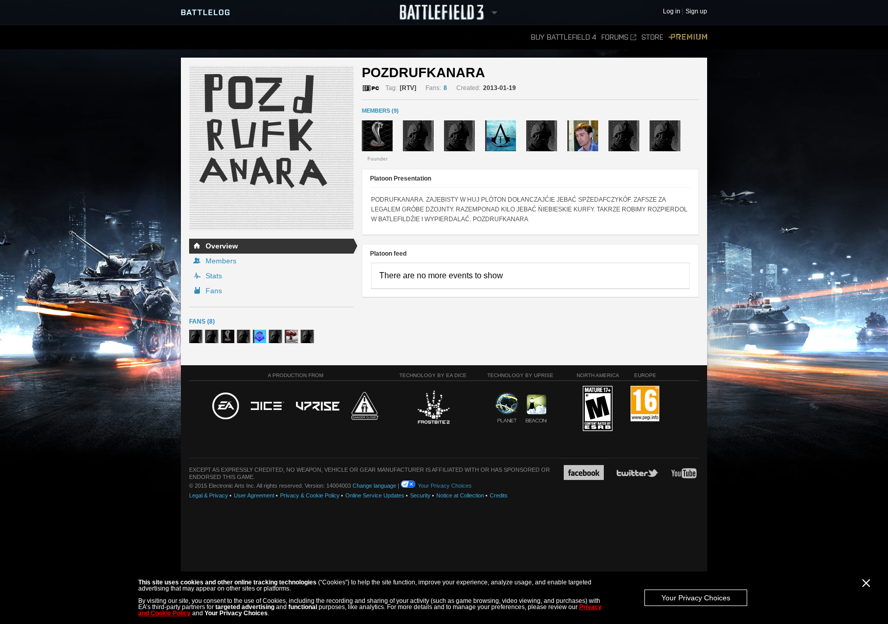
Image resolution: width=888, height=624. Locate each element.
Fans (214, 291)
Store (652, 37)
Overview (222, 246)
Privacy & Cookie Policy (310, 495)
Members (221, 261)
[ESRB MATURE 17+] (598, 409)
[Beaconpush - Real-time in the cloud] (536, 409)
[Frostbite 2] (433, 408)
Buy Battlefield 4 (563, 37)
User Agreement (254, 495)
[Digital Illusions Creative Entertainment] (267, 406)
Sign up (696, 11)
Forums (614, 37)
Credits (499, 495)
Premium (688, 37)
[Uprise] (318, 407)
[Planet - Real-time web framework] (507, 407)
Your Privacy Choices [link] (445, 486)
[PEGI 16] (645, 404)
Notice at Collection (460, 495)
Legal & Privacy (208, 495)
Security (420, 495)
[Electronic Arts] (225, 406)
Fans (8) (202, 321)
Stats (214, 276)
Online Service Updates (374, 495)
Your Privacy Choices (695, 598)
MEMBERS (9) (380, 111)
